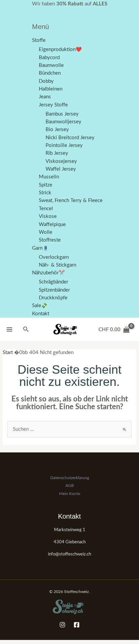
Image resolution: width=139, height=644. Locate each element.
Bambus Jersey (62, 114)
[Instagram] (62, 625)
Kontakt (40, 313)
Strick (45, 192)
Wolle (45, 232)
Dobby (46, 81)
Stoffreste (50, 240)
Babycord (49, 57)
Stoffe (39, 40)
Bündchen (50, 73)
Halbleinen (50, 89)
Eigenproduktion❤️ (60, 49)
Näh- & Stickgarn (57, 265)
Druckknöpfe (53, 297)
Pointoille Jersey (64, 145)
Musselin (49, 176)
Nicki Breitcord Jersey (70, 137)
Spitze (45, 185)
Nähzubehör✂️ (48, 272)
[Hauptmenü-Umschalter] (9, 329)
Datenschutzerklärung (69, 478)
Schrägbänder (53, 281)
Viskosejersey (61, 161)
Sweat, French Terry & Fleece (71, 200)
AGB (69, 486)
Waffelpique (52, 224)
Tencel (46, 208)
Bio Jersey (57, 129)
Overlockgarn (54, 257)
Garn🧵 (40, 248)
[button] (26, 329)
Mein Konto (69, 494)
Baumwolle (51, 65)
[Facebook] (77, 625)
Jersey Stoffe (53, 104)
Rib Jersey (57, 153)
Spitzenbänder (54, 290)
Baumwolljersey (63, 121)
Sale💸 (39, 305)
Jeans (45, 96)
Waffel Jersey (61, 169)
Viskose (48, 216)
